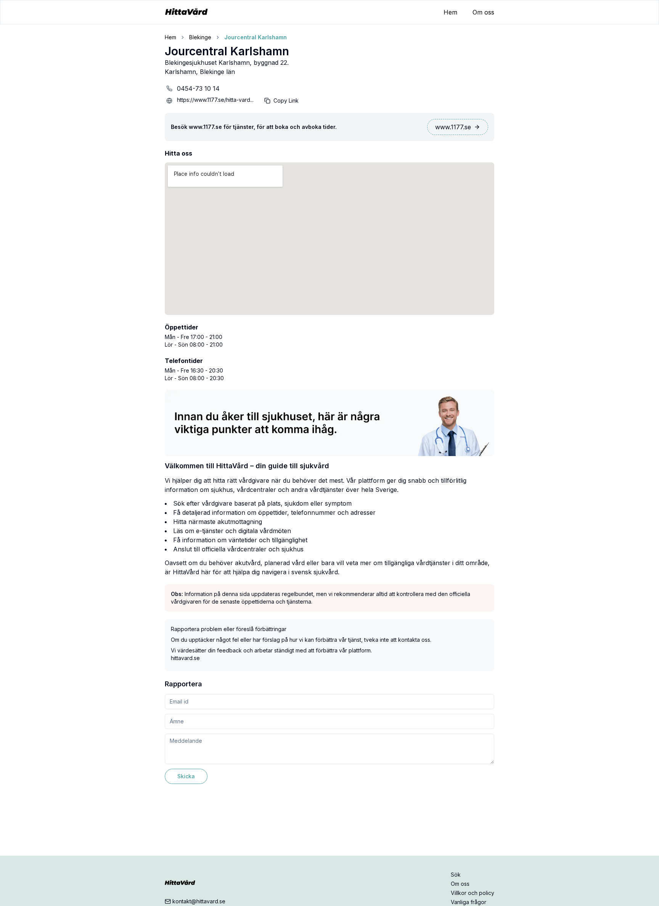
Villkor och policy (472, 893)
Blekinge (200, 37)
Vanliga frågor (468, 902)
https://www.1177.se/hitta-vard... (215, 99)
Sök (456, 874)
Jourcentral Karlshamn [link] (255, 37)
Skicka (186, 776)
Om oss (483, 12)
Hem (450, 12)
